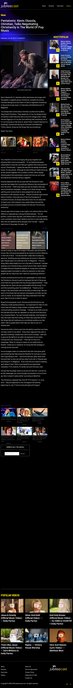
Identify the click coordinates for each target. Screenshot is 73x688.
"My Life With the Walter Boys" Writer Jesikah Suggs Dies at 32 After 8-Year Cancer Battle (66, 173)
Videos (68, 6)
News (44, 6)
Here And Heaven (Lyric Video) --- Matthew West (58, 648)
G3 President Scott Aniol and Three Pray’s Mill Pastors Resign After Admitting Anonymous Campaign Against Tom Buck (66, 127)
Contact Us (28, 678)
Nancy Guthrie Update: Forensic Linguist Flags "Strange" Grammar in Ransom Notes (66, 144)
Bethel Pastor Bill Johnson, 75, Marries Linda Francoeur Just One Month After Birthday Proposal (66, 109)
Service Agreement (31, 669)
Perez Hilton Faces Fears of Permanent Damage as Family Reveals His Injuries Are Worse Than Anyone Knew (66, 189)
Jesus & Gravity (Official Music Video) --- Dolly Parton (12, 618)
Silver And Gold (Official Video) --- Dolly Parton (34, 618)
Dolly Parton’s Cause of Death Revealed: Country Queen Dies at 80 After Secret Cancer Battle (66, 60)
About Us (28, 666)
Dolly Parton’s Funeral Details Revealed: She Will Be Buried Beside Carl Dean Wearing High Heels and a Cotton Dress (66, 77)
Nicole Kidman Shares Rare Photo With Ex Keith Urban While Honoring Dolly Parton (66, 159)
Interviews (60, 6)
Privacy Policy (29, 672)
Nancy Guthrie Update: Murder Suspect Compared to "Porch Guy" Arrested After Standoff (66, 94)
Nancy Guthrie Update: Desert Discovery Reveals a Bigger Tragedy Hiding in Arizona (66, 46)
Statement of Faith (31, 675)
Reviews (51, 6)
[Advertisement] (61, 27)
